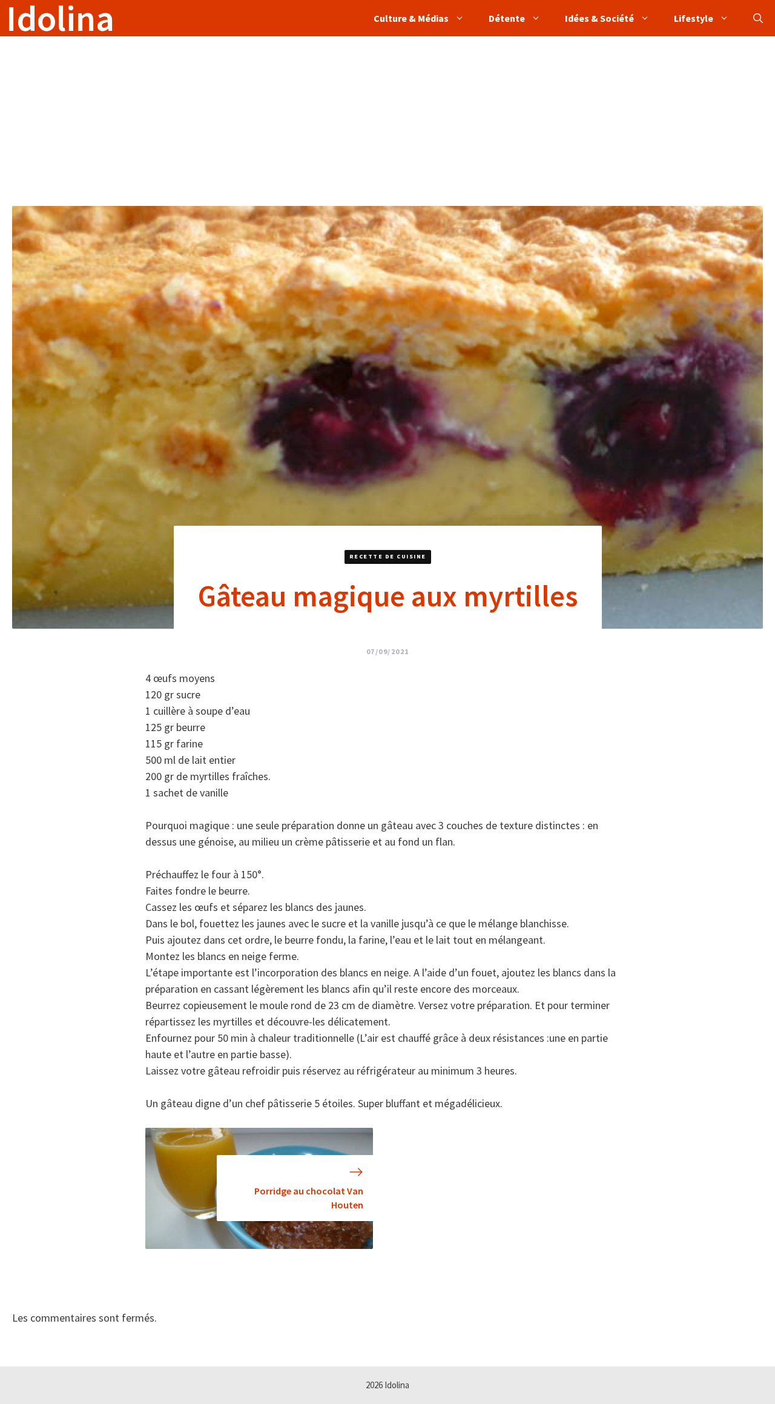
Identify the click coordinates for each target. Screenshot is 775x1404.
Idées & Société (599, 18)
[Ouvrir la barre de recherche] (758, 18)
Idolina (60, 18)
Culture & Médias (411, 18)
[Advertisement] (363, 121)
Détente (507, 18)
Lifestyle (693, 18)
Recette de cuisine (387, 556)
